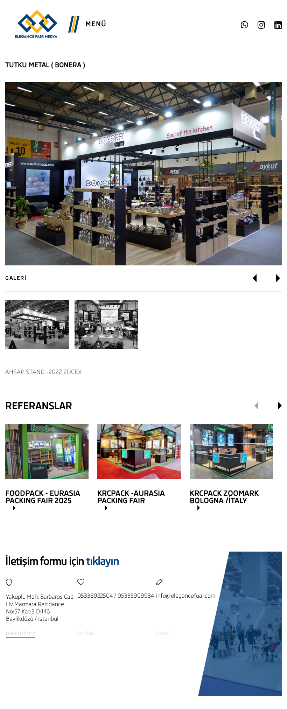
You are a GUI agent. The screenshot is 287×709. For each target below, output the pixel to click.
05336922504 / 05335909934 (115, 595)
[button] (259, 278)
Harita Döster (20, 633)
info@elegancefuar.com (185, 595)
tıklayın (102, 561)
